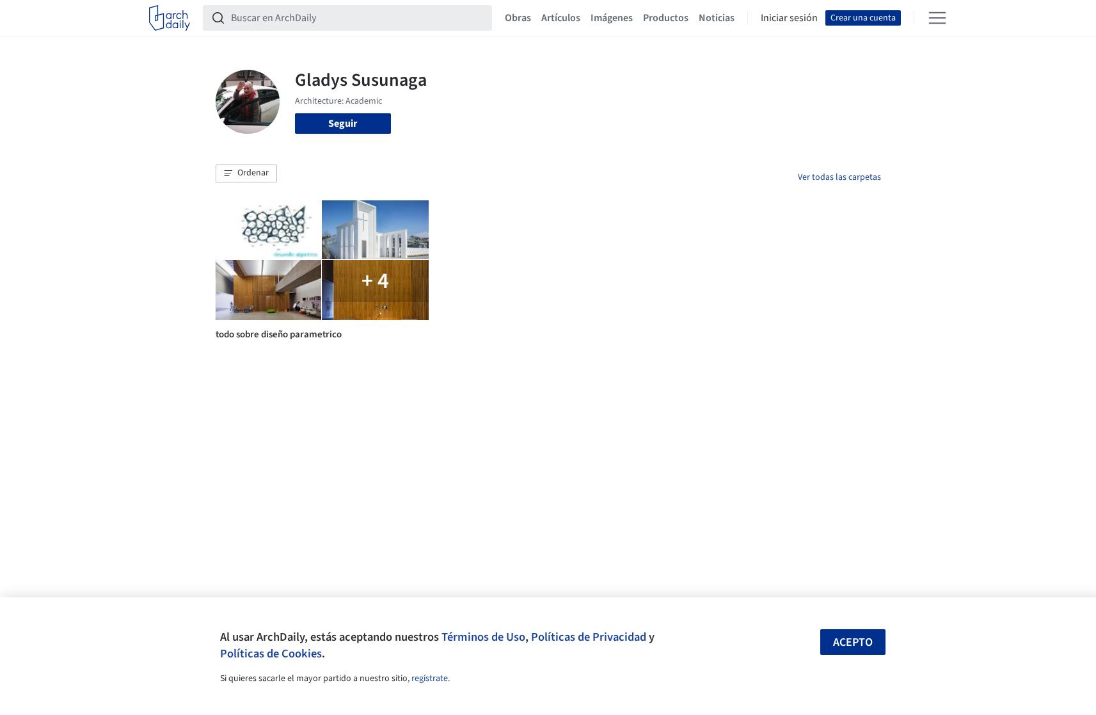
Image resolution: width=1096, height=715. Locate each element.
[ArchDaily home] (169, 18)
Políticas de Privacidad (588, 637)
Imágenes (612, 18)
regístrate (429, 678)
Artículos (560, 18)
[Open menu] (937, 18)
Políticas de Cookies (271, 653)
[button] (246, 173)
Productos (665, 18)
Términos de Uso (483, 637)
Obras (518, 18)
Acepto (853, 642)
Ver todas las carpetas (839, 177)
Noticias (717, 18)
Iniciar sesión (789, 18)
